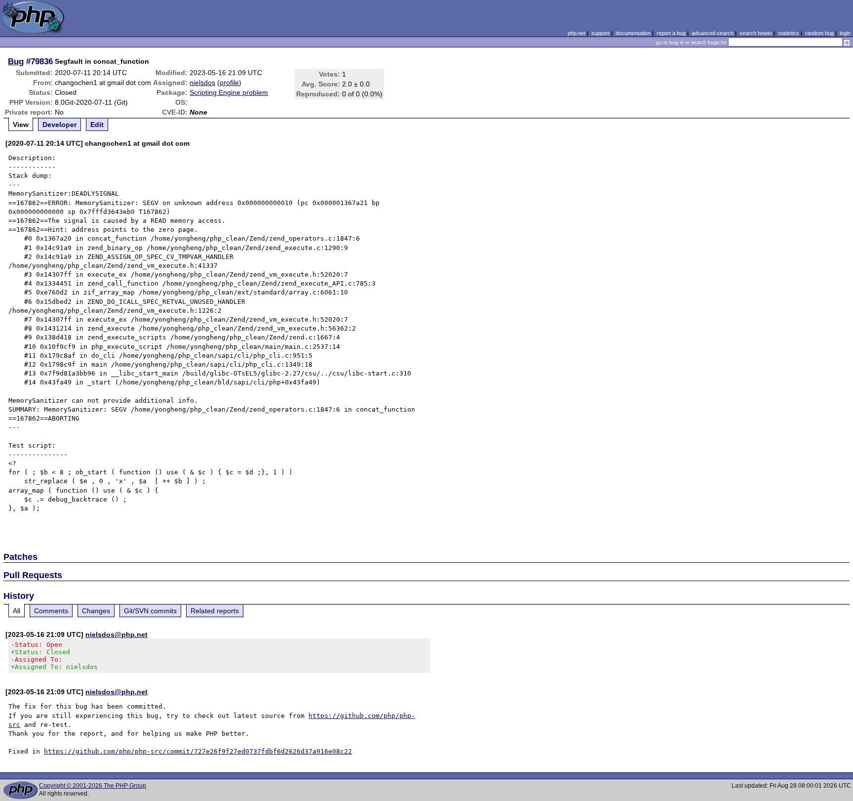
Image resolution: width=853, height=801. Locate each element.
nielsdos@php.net (116, 634)
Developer (59, 124)
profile (229, 82)
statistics (788, 33)
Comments (51, 611)
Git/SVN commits (150, 611)
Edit (97, 124)
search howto (755, 33)
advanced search (713, 33)
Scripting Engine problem (229, 92)
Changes (96, 611)
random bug (819, 33)
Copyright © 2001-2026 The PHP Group (92, 785)
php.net (576, 33)
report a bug (671, 33)
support (600, 33)
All (16, 611)
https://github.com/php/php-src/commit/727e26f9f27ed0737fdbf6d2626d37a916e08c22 (198, 751)
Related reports (215, 611)
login (845, 33)
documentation (633, 33)
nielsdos (202, 82)
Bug (16, 61)
